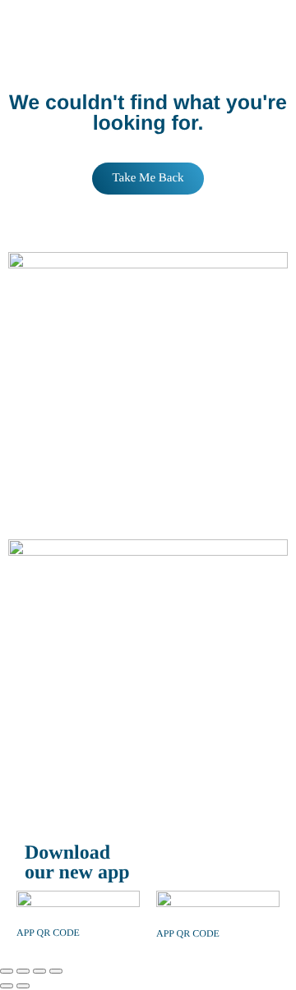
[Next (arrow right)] (23, 985)
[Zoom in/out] (6, 971)
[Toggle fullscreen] (23, 971)
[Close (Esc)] (55, 971)
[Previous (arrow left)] (6, 985)
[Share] (39, 971)
